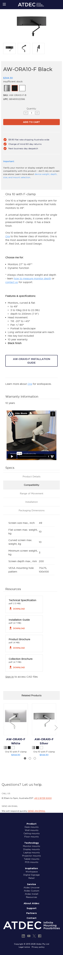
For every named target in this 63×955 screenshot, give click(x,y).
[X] (34, 936)
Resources (31, 897)
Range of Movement (31, 493)
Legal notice (24, 947)
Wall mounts (31, 830)
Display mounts (31, 849)
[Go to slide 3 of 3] (35, 758)
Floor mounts (31, 836)
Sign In (9, 676)
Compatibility (31, 485)
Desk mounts (32, 827)
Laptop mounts (31, 852)
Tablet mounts (31, 859)
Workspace (32, 871)
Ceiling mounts (32, 833)
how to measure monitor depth (32, 278)
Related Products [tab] (31, 695)
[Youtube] (28, 936)
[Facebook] (39, 936)
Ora (7, 236)
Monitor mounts (31, 846)
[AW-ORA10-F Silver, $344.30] (44, 719)
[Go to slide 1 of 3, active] (25, 758)
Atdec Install (31, 894)
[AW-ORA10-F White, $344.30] (16, 719)
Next (56, 727)
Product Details (31, 476)
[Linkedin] (23, 936)
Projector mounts (31, 855)
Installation (31, 502)
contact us (11, 282)
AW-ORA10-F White (15, 741)
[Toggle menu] (4, 4)
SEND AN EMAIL (36, 811)
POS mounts (31, 862)
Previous (4, 727)
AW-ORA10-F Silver (44, 741)
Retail (31, 878)
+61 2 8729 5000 (43, 798)
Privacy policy (38, 947)
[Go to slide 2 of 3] (30, 758)
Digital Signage (31, 875)
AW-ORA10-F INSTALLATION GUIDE (31, 361)
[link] (7, 88)
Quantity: (31, 108)
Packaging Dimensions (31, 510)
